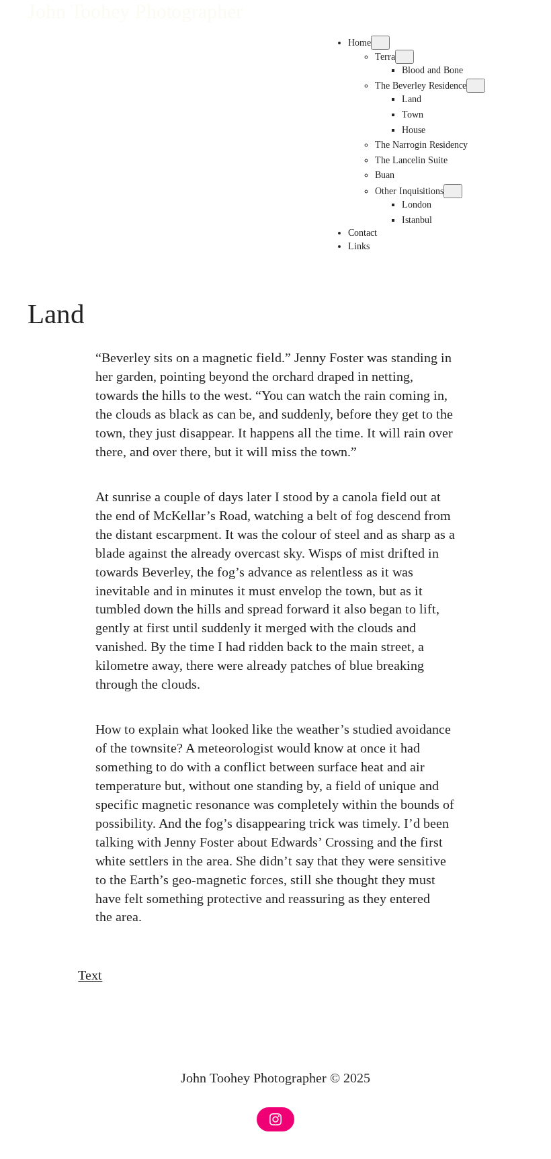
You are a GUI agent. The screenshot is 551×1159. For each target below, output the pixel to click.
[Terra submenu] (404, 57)
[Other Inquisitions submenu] (452, 191)
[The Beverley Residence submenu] (475, 86)
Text (90, 975)
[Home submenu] (380, 43)
